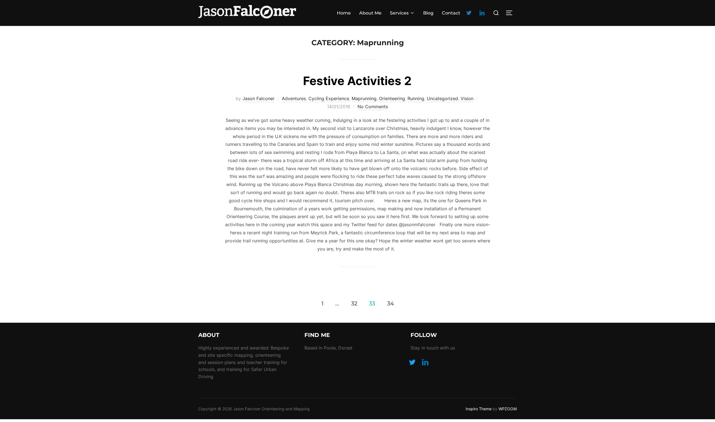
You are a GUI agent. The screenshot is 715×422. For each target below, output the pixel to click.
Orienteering (392, 98)
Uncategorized (442, 98)
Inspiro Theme (479, 408)
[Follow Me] (412, 362)
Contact (451, 13)
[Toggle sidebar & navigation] (511, 13)
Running (415, 98)
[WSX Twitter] (469, 12)
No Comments (373, 106)
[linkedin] (482, 12)
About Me (370, 13)
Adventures (294, 98)
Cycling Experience (328, 98)
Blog (428, 13)
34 (390, 303)
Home (344, 13)
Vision (467, 98)
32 (354, 303)
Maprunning (364, 98)
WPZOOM (508, 408)
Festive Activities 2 (357, 81)
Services (399, 13)
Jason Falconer (258, 98)
